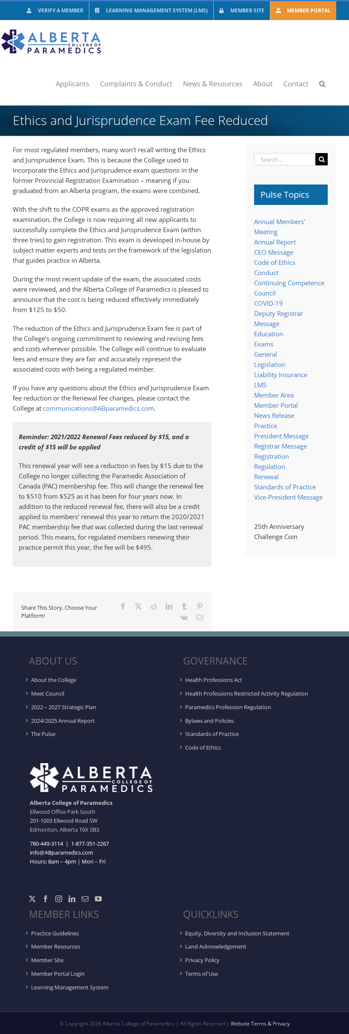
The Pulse (43, 734)
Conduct (266, 272)
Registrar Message (280, 446)
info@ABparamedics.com (61, 852)
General (265, 354)
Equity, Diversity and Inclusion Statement (237, 933)
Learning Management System (70, 987)
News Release (274, 415)
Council (265, 293)
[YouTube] (98, 898)
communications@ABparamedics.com (98, 408)
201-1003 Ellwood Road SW (63, 820)
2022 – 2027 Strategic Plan (63, 707)
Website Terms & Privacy (260, 1023)
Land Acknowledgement (215, 946)
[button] (322, 83)
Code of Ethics (274, 262)
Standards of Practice (285, 487)
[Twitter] (32, 898)
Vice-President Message (288, 497)
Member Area (274, 395)
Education (268, 334)
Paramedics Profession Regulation (228, 707)
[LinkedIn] (72, 898)
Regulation (269, 466)
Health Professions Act (213, 680)
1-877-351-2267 (89, 843)
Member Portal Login (58, 973)
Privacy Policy (202, 960)
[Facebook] (45, 898)
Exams (263, 344)
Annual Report (275, 242)
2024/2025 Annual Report (63, 720)
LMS (260, 385)
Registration (271, 456)
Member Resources (55, 946)
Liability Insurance (280, 374)
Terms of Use (201, 973)
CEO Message (273, 252)
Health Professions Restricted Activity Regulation (246, 693)
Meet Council (47, 693)
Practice (265, 425)
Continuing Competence (289, 282)
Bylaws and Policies (209, 720)
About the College (53, 680)
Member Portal (276, 405)
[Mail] (85, 898)
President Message (281, 436)
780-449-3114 (46, 843)
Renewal (266, 476)
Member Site (47, 960)
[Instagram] (58, 898)
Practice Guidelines (55, 933)
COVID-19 (268, 303)
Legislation (270, 364)
